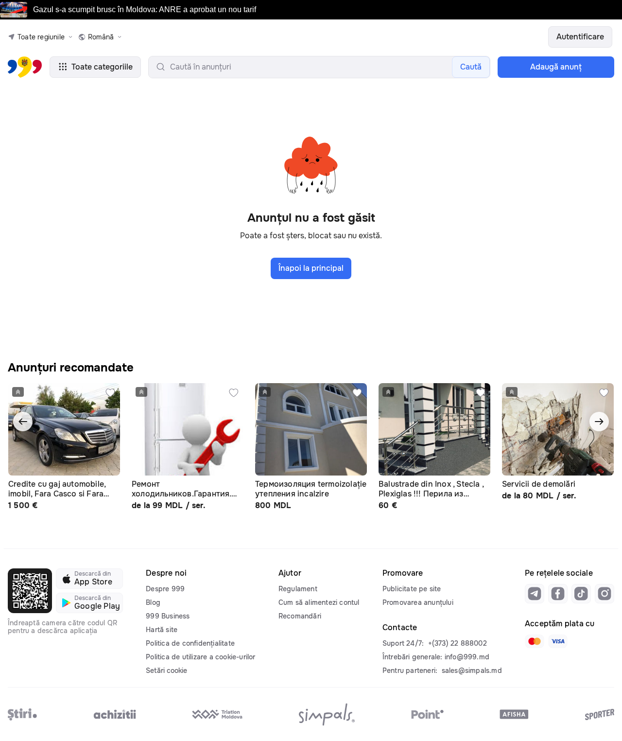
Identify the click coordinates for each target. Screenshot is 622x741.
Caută (471, 67)
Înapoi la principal (311, 268)
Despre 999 (165, 589)
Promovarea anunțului (417, 602)
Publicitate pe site (411, 589)
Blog (153, 602)
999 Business (168, 616)
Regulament (297, 589)
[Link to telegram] (534, 593)
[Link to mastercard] (534, 641)
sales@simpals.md (472, 670)
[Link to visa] (558, 641)
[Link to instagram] (604, 593)
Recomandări (299, 616)
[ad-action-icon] (110, 392)
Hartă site (161, 630)
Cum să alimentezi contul (319, 602)
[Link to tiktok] (581, 593)
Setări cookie (166, 670)
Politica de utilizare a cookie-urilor (200, 657)
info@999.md (467, 657)
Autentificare (580, 37)
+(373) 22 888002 (457, 643)
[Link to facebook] (558, 593)
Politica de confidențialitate (190, 643)
